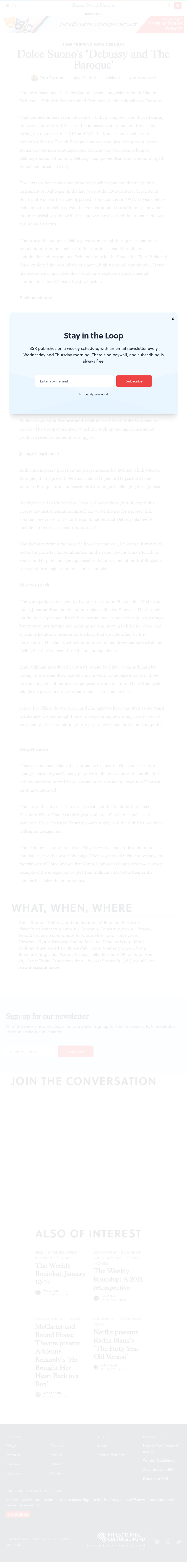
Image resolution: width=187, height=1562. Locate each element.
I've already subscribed (93, 394)
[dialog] (93, 781)
